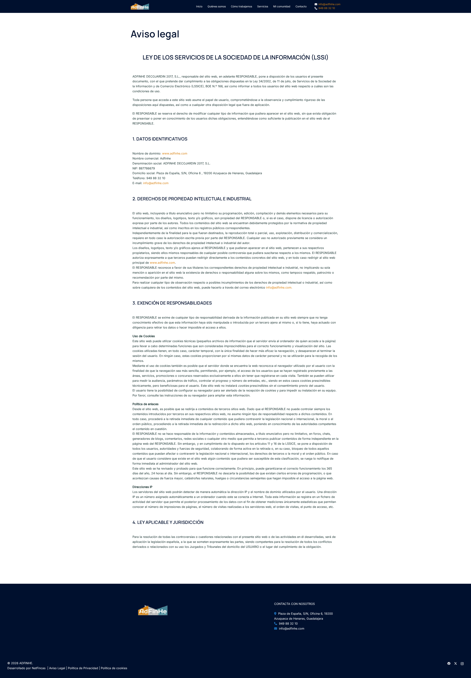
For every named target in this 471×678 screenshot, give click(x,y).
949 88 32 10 (287, 623)
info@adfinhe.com (156, 183)
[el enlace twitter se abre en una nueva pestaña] (455, 663)
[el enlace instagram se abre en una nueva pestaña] (462, 663)
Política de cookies (114, 668)
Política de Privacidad (83, 668)
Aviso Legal (57, 668)
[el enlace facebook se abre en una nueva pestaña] (448, 663)
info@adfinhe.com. (278, 287)
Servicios (262, 6)
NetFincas (38, 668)
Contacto (301, 6)
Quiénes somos (217, 6)
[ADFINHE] (140, 6)
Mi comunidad (281, 6)
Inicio (199, 6)
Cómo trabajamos (241, 6)
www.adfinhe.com (174, 153)
